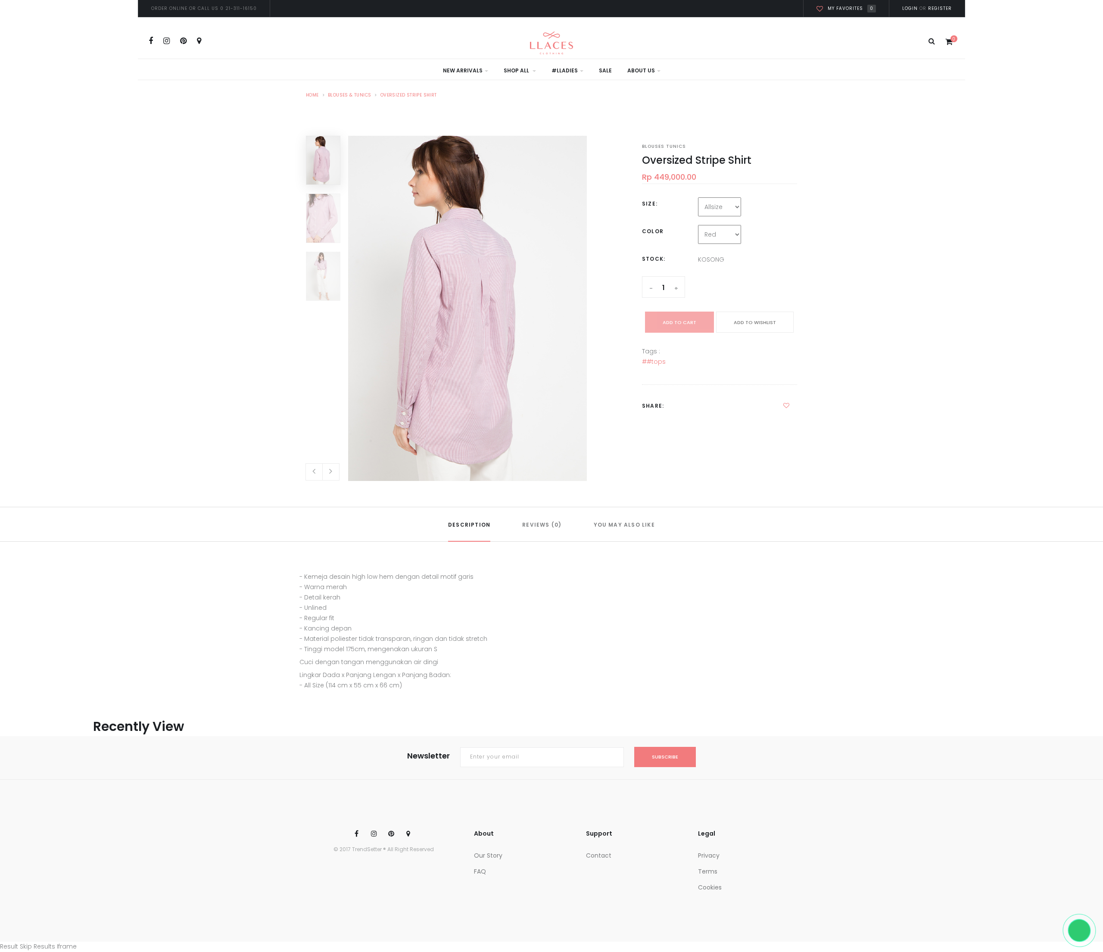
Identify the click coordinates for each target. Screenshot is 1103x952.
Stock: (653, 258)
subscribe (665, 756)
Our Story (488, 855)
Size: (649, 203)
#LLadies (565, 70)
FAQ (480, 871)
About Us (641, 70)
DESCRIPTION (469, 524)
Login (910, 8)
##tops (654, 361)
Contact (598, 855)
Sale (605, 70)
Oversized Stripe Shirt (408, 95)
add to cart (679, 322)
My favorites (850, 8)
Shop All (517, 70)
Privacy (709, 855)
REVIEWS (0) (541, 524)
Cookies (710, 887)
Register (939, 8)
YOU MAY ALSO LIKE (624, 524)
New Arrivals (463, 70)
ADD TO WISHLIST (755, 322)
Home (312, 95)
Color (653, 231)
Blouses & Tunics (349, 95)
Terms (707, 871)
